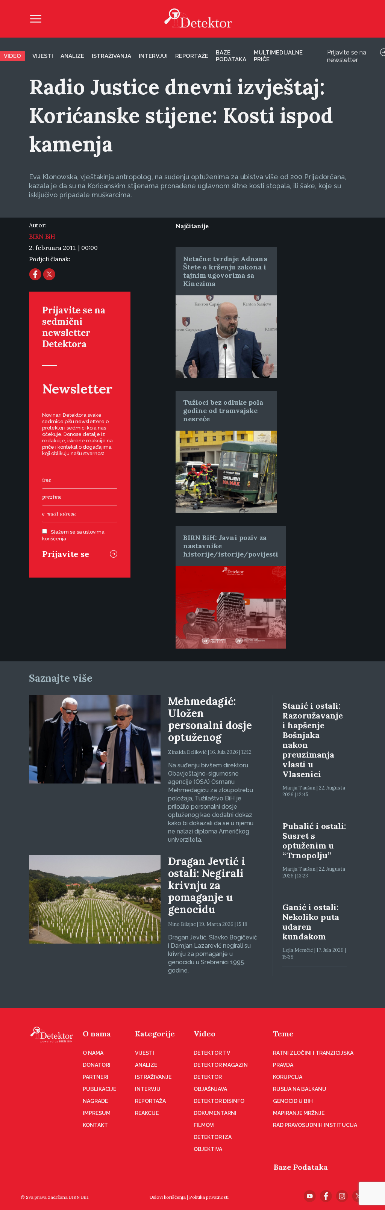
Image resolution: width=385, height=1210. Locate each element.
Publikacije (99, 1089)
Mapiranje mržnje (298, 1113)
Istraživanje (153, 1077)
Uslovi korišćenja (168, 1197)
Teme (283, 1033)
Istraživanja (111, 56)
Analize (72, 56)
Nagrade (95, 1101)
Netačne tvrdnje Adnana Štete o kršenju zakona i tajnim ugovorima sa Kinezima (225, 271)
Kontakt (95, 1125)
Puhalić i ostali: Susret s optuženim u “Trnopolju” (314, 841)
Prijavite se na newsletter (346, 56)
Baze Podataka (301, 1167)
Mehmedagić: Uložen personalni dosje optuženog (210, 719)
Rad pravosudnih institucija (315, 1125)
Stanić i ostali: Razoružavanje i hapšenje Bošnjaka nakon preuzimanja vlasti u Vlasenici (312, 739)
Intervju (148, 1089)
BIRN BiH (42, 236)
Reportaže (191, 56)
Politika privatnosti (209, 1197)
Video (12, 56)
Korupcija (287, 1077)
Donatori (97, 1065)
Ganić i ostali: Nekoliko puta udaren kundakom (310, 922)
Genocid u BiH (293, 1101)
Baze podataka (231, 56)
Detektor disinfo (219, 1101)
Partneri (95, 1077)
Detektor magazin (221, 1065)
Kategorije (155, 1033)
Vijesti (42, 56)
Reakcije (147, 1113)
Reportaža (150, 1101)
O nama (97, 1033)
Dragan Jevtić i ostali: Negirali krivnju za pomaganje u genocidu (206, 885)
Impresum (97, 1113)
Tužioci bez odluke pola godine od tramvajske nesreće (223, 410)
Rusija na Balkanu (299, 1089)
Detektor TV (212, 1053)
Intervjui (153, 56)
